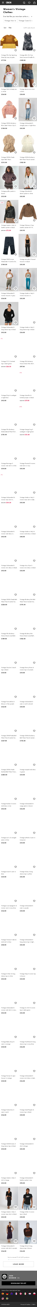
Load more (18, 1264)
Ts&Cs (33, 1304)
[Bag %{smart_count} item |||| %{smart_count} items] (34, 2)
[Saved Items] (29, 2)
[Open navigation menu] (3, 2)
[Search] (24, 2)
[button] (2, 1293)
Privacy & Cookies (25, 1304)
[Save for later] (15, 50)
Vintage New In (10, 21)
